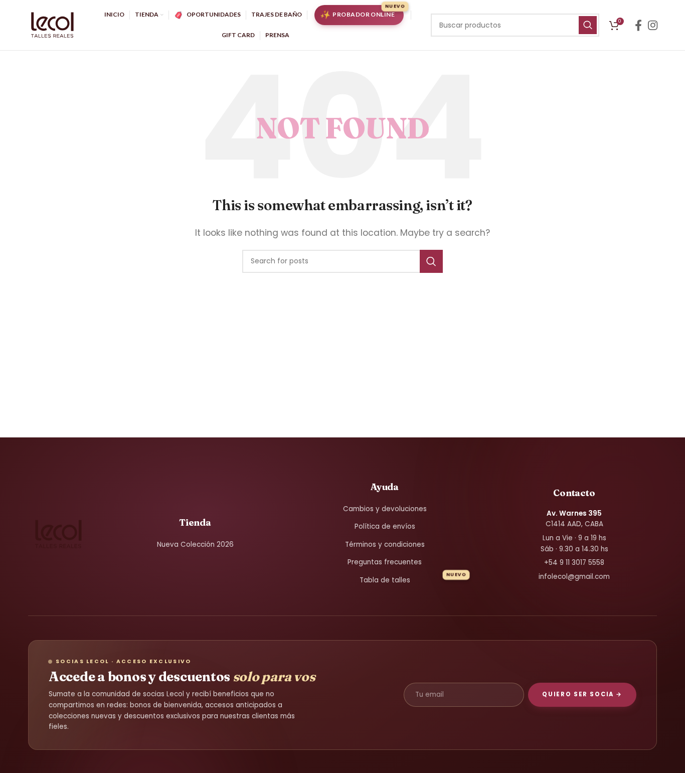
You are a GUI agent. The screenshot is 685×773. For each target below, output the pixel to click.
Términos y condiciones (385, 544)
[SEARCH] (588, 25)
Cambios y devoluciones (385, 509)
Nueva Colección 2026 (195, 544)
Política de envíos (385, 526)
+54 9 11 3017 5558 (574, 562)
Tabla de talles (385, 580)
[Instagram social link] (652, 25)
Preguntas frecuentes (385, 562)
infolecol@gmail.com (574, 576)
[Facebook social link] (638, 25)
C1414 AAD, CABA (574, 519)
